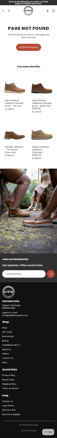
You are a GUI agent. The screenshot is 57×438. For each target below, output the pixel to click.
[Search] (9, 11)
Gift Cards (7, 332)
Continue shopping (28, 47)
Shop (4, 327)
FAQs (4, 362)
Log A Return (8, 405)
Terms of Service (10, 388)
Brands (5, 340)
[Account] (48, 11)
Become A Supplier (11, 414)
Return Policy (8, 379)
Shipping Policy (9, 384)
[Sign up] (51, 274)
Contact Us (7, 358)
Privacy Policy (8, 375)
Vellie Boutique (32, 425)
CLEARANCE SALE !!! (11, 345)
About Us (6, 349)
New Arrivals (8, 336)
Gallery (5, 353)
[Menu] (3, 11)
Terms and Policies (29, 430)
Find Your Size (8, 410)
